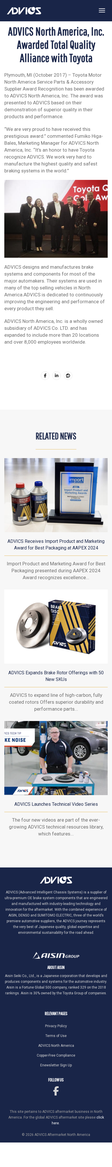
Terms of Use (56, 1036)
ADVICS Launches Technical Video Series (56, 804)
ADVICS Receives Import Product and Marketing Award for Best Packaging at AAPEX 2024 (56, 545)
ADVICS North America (56, 1046)
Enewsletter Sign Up (56, 1065)
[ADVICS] (24, 10)
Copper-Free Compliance (56, 1055)
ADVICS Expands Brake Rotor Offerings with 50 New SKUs (56, 676)
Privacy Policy (56, 1026)
